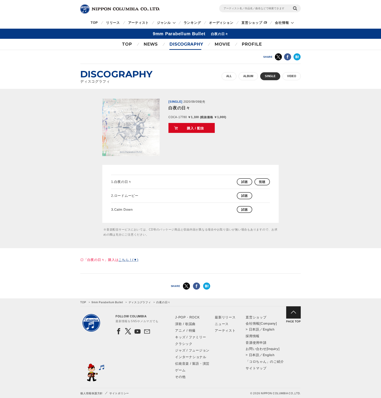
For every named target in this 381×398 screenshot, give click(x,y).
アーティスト (138, 22)
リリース (113, 22)
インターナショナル (190, 357)
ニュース (222, 324)
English (269, 329)
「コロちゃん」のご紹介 (265, 361)
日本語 (254, 329)
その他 (180, 377)
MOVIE (222, 44)
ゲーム (180, 370)
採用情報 (253, 336)
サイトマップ (256, 368)
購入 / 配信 (195, 128)
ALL (229, 76)
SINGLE (270, 76)
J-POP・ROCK (187, 317)
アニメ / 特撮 (185, 330)
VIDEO (291, 76)
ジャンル (164, 22)
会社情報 (282, 22)
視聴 (262, 182)
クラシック (183, 344)
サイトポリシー (119, 393)
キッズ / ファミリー (190, 337)
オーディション (221, 22)
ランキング (192, 22)
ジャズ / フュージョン (192, 350)
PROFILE (252, 44)
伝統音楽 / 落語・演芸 (192, 363)
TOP (94, 22)
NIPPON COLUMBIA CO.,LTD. (120, 9)
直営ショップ (251, 22)
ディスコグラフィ (140, 302)
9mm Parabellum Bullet (107, 302)
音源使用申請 (256, 342)
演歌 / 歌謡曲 (185, 324)
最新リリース (225, 317)
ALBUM (248, 76)
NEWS (151, 44)
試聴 (244, 182)
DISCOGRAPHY (186, 44)
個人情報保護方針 (91, 393)
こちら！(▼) (128, 260)
